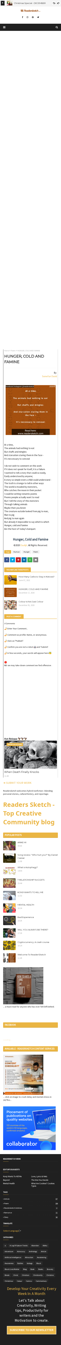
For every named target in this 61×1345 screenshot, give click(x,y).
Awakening (41, 1257)
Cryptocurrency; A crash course (33, 942)
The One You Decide (39, 1180)
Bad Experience (26, 917)
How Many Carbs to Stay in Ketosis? (36, 576)
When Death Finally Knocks (21, 772)
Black (38, 1263)
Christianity (38, 1275)
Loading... (7, 1039)
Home (6, 350)
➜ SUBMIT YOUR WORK (17, 783)
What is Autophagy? (28, 867)
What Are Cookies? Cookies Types (42, 1184)
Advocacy (21, 1251)
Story (30, 1217)
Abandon (35, 1245)
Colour (19, 1281)
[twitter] (38, 17)
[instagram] (27, 17)
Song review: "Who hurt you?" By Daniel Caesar (38, 856)
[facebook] (22, 17)
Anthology (33, 1251)
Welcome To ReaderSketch (32, 954)
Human (16, 552)
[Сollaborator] (29, 1149)
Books (40, 1269)
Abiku (45, 1245)
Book (32, 1269)
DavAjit (23, 545)
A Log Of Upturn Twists (19, 1245)
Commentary (41, 1281)
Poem (13, 350)
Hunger (27, 552)
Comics (29, 1281)
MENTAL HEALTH (26, 904)
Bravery (50, 1269)
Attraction (29, 1257)
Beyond (6, 1180)
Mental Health (9, 1183)
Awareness (9, 1263)
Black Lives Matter (12, 1269)
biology (30, 1263)
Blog (25, 1269)
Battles (20, 1263)
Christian (25, 1275)
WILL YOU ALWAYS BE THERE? (33, 929)
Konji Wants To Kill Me (12, 1176)
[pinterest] (32, 17)
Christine (50, 1275)
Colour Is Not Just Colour (31, 601)
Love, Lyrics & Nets (39, 1176)
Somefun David (49, 376)
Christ (15, 1275)
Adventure (9, 1251)
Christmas (9, 1281)
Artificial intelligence (13, 1257)
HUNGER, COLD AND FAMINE (33, 589)
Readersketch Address (30, 1208)
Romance (30, 1213)
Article (30, 1199)
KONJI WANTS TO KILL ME (30, 892)
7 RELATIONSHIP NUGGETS (31, 880)
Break (7, 1275)
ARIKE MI (22, 842)
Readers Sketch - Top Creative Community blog (29, 813)
